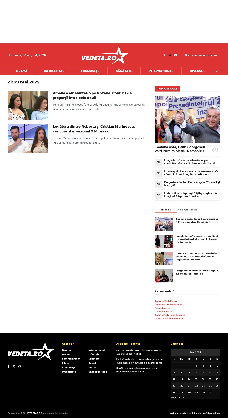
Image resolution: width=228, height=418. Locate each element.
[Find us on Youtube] (175, 55)
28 (189, 392)
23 (203, 385)
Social (92, 363)
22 (196, 385)
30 (203, 392)
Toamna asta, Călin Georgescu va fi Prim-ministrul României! (180, 149)
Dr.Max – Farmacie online (169, 318)
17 (210, 379)
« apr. (174, 397)
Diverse (196, 71)
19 (174, 385)
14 (189, 379)
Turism (92, 367)
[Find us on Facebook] (164, 55)
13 (182, 379)
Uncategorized (97, 371)
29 (196, 392)
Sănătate (124, 71)
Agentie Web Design (166, 301)
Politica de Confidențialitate (204, 413)
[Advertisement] (93, 21)
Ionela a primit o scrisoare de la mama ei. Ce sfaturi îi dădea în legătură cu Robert (191, 173)
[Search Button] (217, 71)
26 (174, 392)
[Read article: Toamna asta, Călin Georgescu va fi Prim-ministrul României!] (187, 119)
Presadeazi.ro (162, 308)
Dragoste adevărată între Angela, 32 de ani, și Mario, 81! (197, 272)
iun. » (181, 397)
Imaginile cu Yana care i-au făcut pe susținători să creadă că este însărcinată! (189, 162)
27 (181, 392)
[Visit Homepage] (105, 55)
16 (203, 379)
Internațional (161, 71)
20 (181, 385)
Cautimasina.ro (163, 311)
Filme (65, 363)
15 (196, 379)
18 (217, 379)
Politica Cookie (178, 413)
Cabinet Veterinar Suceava (170, 315)
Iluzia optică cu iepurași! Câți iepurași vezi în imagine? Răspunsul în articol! (190, 195)
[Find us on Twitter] (169, 55)
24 (210, 385)
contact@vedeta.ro (202, 55)
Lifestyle (93, 354)
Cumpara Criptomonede (168, 304)
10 (210, 372)
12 (174, 379)
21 (189, 385)
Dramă (21, 71)
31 (210, 392)
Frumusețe (90, 71)
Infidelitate (54, 71)
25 (217, 385)
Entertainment (71, 358)
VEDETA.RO (34, 413)
